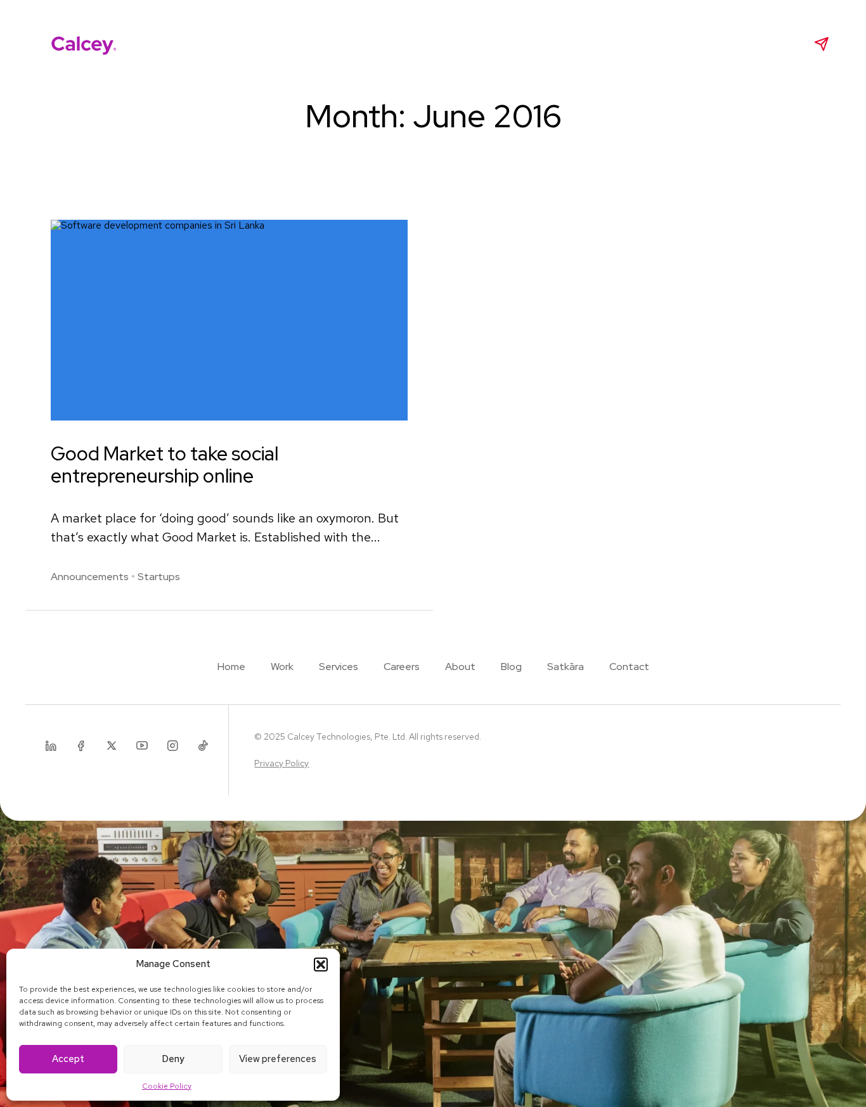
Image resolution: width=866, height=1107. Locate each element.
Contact (629, 667)
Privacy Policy (281, 763)
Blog (475, 44)
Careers (366, 44)
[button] (320, 964)
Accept (68, 1059)
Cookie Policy (166, 1086)
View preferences (277, 1059)
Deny (173, 1059)
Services (303, 44)
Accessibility (602, 44)
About (425, 44)
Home (231, 667)
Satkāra (530, 44)
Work (246, 44)
